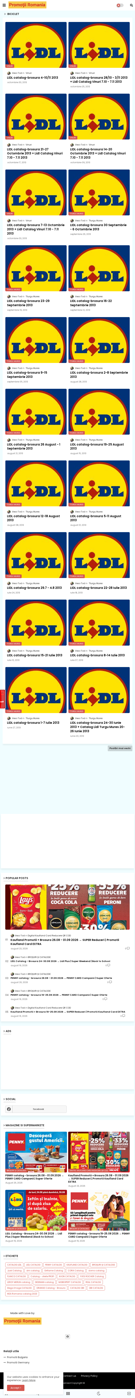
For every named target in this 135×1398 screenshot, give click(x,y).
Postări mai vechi (120, 748)
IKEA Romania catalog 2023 (22, 1293)
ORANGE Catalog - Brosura (50, 1287)
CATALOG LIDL (14, 1264)
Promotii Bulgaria (17, 1357)
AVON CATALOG (67, 1276)
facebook (38, 1109)
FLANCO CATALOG (16, 1276)
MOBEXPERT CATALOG (70, 1282)
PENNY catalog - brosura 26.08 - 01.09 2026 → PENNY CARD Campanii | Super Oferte (61, 978)
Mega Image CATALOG (19, 1287)
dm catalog (33, 1270)
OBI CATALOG (96, 1287)
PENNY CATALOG (53, 1264)
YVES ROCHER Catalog (92, 1276)
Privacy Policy (89, 1376)
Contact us (69, 1376)
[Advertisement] (67, 788)
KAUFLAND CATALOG (77, 1264)
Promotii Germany (18, 1362)
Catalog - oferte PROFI (42, 1276)
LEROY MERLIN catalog (18, 1282)
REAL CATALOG (93, 1282)
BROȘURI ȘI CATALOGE (103, 1264)
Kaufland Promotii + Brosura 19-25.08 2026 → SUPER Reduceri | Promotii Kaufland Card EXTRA (68, 1011)
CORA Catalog (76, 1270)
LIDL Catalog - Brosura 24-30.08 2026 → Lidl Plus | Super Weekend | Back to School (60, 961)
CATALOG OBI (77, 1287)
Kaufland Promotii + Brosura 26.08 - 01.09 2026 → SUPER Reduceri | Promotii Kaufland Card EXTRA (65, 942)
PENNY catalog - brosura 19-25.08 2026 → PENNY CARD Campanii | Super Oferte (59, 995)
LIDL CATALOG (33, 1264)
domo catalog (96, 1270)
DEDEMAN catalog (44, 1282)
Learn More (29, 1380)
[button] (131, 5)
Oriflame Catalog (53, 1270)
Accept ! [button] (16, 1388)
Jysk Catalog (14, 1270)
